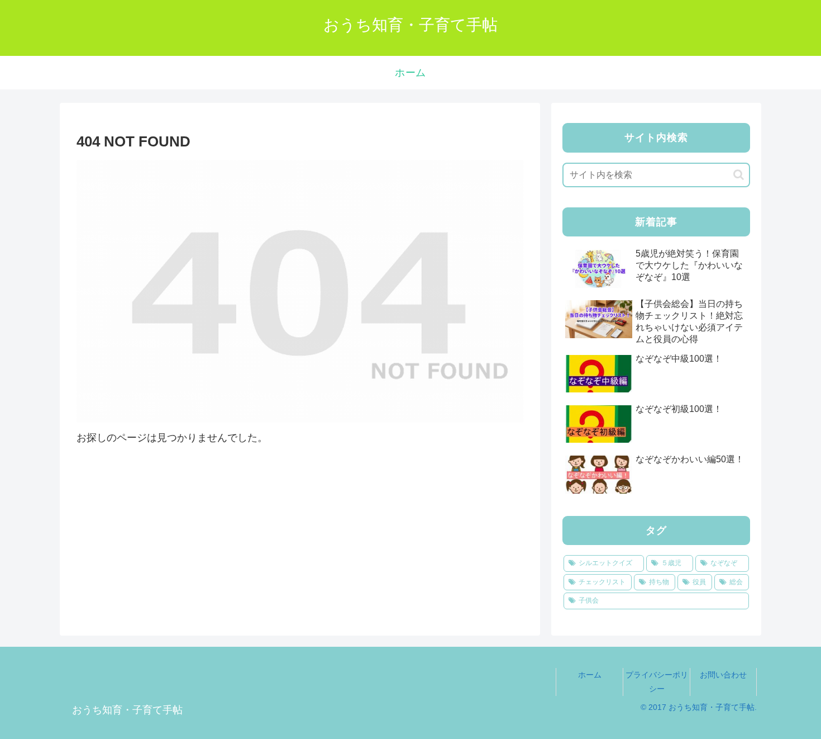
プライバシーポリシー (657, 681)
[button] (738, 174)
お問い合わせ (723, 674)
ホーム (590, 674)
